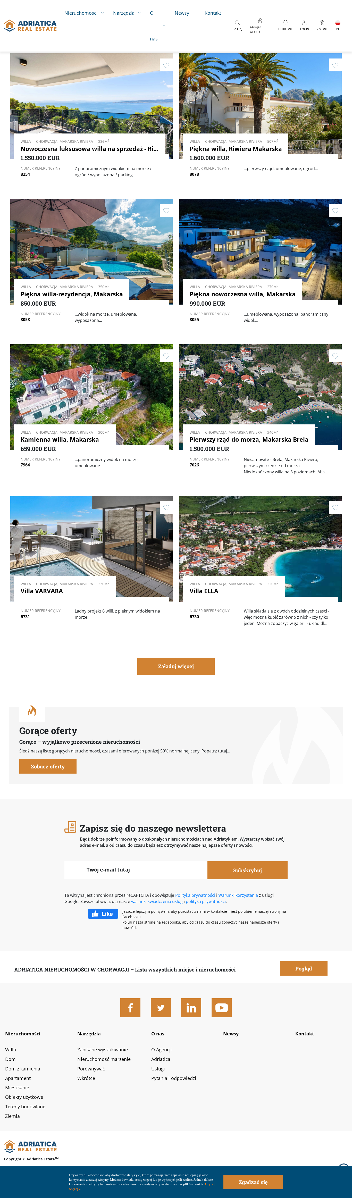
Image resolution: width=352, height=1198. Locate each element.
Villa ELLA (204, 591)
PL (338, 29)
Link (260, 117)
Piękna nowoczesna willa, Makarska (243, 294)
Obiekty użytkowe (24, 1097)
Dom (10, 1059)
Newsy (182, 13)
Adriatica (160, 1059)
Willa (10, 1049)
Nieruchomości (81, 13)
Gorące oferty (255, 29)
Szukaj (237, 29)
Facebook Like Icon (105, 914)
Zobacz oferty (48, 766)
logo (30, 26)
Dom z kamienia (22, 1069)
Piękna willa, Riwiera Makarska (236, 149)
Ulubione (285, 29)
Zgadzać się (253, 1182)
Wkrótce (86, 1078)
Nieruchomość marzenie (104, 1059)
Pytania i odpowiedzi (173, 1078)
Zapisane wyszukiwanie (102, 1049)
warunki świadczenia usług (157, 901)
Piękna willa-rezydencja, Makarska (72, 294)
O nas (154, 26)
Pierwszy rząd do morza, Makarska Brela (249, 439)
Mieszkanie (17, 1087)
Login (304, 29)
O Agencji (161, 1049)
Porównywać (91, 1069)
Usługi (158, 1069)
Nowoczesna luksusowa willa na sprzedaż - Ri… (89, 149)
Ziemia (12, 1116)
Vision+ (322, 29)
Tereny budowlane (25, 1106)
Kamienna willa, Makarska (60, 439)
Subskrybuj (247, 870)
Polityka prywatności (195, 895)
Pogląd (138, 125)
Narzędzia (124, 13)
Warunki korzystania (238, 895)
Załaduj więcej (176, 666)
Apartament (18, 1078)
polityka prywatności (206, 901)
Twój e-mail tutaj (108, 869)
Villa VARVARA (42, 591)
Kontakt (213, 13)
